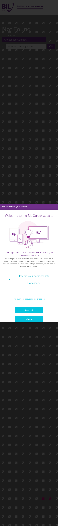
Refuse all (29, 319)
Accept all (29, 310)
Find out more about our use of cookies (29, 299)
